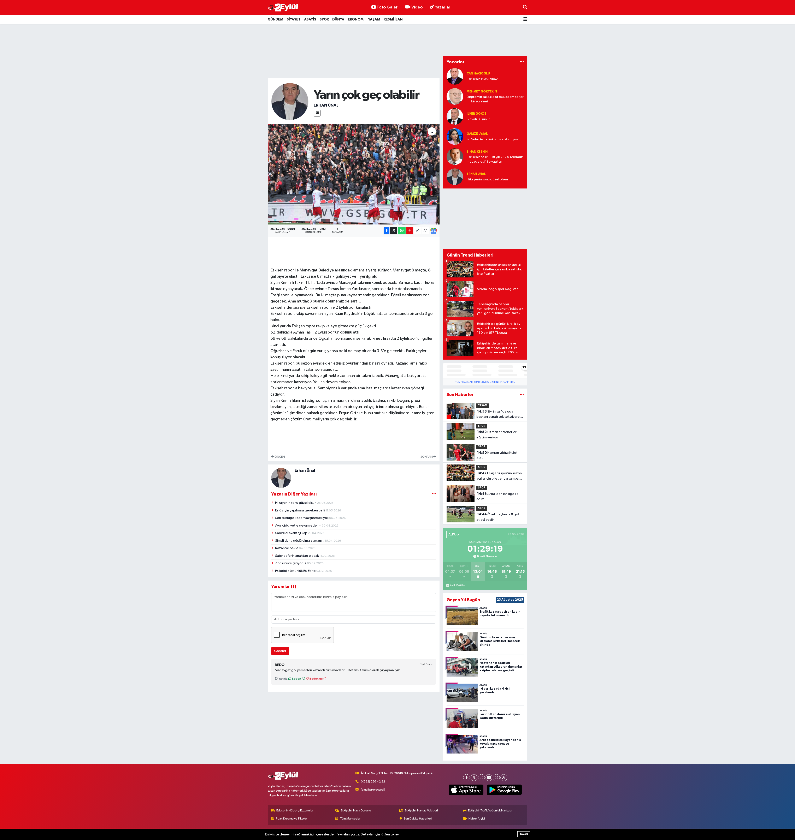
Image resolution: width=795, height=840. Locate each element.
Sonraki (426, 456)
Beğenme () (317, 678)
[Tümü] (522, 62)
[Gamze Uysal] (455, 136)
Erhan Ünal (326, 105)
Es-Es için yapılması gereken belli (300, 510)
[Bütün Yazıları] (434, 494)
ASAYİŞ (310, 19)
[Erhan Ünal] (289, 101)
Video (417, 7)
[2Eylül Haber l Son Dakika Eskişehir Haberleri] (283, 7)
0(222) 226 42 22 (373, 781)
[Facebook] (466, 777)
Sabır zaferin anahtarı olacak (297, 556)
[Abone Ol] (433, 231)
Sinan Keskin (477, 151)
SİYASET (294, 19)
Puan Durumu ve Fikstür (291, 818)
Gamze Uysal (477, 133)
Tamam (524, 834)
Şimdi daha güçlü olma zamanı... (300, 540)
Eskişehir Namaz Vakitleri (421, 810)
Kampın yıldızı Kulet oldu (497, 455)
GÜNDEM (275, 19)
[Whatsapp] (496, 777)
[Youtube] (488, 777)
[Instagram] (481, 777)
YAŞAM (374, 19)
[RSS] (503, 777)
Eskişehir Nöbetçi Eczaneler (294, 810)
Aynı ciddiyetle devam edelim (298, 525)
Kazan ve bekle (287, 548)
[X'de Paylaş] (393, 230)
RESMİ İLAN (393, 19)
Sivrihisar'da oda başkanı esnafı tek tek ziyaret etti (498, 415)
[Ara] (525, 7)
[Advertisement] (397, 39)
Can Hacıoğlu (478, 73)
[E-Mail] (317, 113)
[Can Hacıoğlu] (455, 76)
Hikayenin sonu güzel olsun (296, 503)
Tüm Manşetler (350, 818)
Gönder (280, 651)
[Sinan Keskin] (455, 156)
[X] (474, 777)
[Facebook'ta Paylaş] (386, 230)
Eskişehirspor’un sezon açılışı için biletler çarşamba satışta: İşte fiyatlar (499, 476)
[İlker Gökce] (455, 116)
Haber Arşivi (477, 818)
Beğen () (298, 678)
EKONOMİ (356, 19)
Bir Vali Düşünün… (480, 119)
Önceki (279, 456)
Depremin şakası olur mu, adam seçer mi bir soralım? (495, 99)
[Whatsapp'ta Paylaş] (402, 230)
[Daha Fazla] (409, 230)
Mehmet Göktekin (482, 91)
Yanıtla (283, 678)
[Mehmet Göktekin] (455, 96)
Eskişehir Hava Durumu (356, 810)
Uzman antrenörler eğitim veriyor (496, 434)
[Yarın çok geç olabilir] (354, 174)
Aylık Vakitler (457, 585)
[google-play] (504, 790)
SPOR (324, 19)
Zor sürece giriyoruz (291, 563)
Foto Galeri (387, 7)
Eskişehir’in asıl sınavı (482, 79)
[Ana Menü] (525, 19)
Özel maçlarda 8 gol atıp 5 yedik (497, 517)
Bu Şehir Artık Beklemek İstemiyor (492, 139)
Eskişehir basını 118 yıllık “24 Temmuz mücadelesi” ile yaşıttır (495, 159)
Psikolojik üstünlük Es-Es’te (295, 571)
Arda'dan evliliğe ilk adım (497, 496)
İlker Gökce (476, 113)
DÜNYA (338, 19)
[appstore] (466, 790)
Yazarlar (442, 7)
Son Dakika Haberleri (418, 818)
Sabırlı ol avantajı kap (291, 533)
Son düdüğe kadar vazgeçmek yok (302, 518)
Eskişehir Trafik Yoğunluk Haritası (490, 810)
